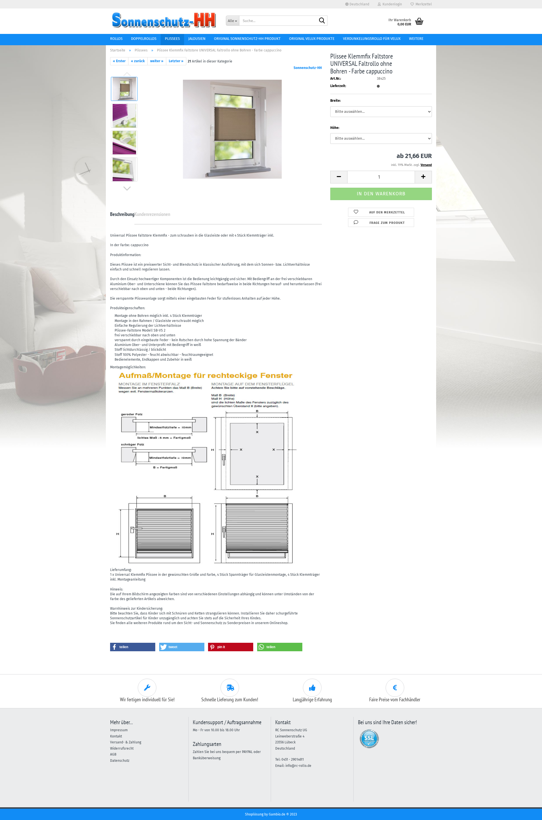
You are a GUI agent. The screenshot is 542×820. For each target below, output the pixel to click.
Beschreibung (122, 214)
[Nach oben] (526, 811)
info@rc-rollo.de (298, 766)
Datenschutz (119, 761)
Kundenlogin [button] (391, 4)
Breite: (335, 101)
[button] (357, 4)
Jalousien (197, 38)
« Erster (119, 61)
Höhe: (334, 128)
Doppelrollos (143, 38)
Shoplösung (254, 814)
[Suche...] (322, 21)
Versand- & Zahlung (125, 742)
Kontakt (116, 736)
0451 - (286, 759)
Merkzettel (423, 4)
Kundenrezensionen (152, 214)
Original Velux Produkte (312, 38)
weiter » (156, 61)
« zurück (138, 61)
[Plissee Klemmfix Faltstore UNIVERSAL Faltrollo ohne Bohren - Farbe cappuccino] (232, 129)
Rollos (116, 38)
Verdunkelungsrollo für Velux (372, 38)
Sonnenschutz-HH (308, 68)
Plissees (172, 38)
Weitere (416, 38)
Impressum (119, 730)
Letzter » (176, 61)
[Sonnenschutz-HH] (163, 19)
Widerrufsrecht (122, 748)
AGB (113, 754)
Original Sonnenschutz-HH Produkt (247, 38)
